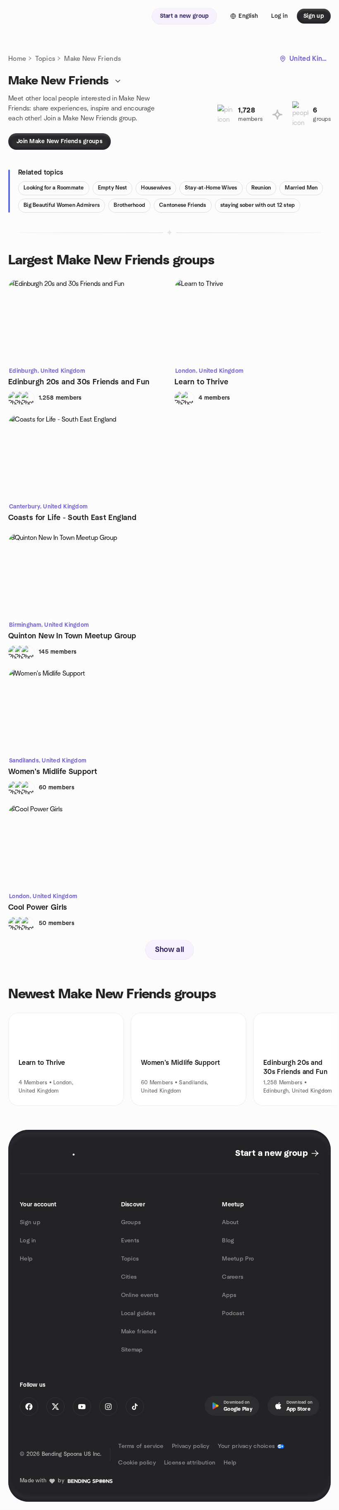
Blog (228, 1241)
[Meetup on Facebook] (29, 1406)
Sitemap (132, 1350)
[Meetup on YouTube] (82, 1406)
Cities (129, 1277)
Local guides (138, 1313)
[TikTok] (135, 1406)
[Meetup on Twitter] (55, 1406)
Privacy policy (191, 1446)
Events (130, 1241)
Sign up (30, 1222)
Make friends (139, 1332)
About (230, 1222)
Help (26, 1259)
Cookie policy (137, 1463)
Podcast (233, 1313)
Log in (28, 1241)
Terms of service (140, 1446)
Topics (45, 58)
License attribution (189, 1463)
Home (17, 58)
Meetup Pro (238, 1259)
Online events (140, 1295)
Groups (131, 1222)
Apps (229, 1295)
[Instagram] (108, 1406)
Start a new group (271, 1153)
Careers (233, 1277)
